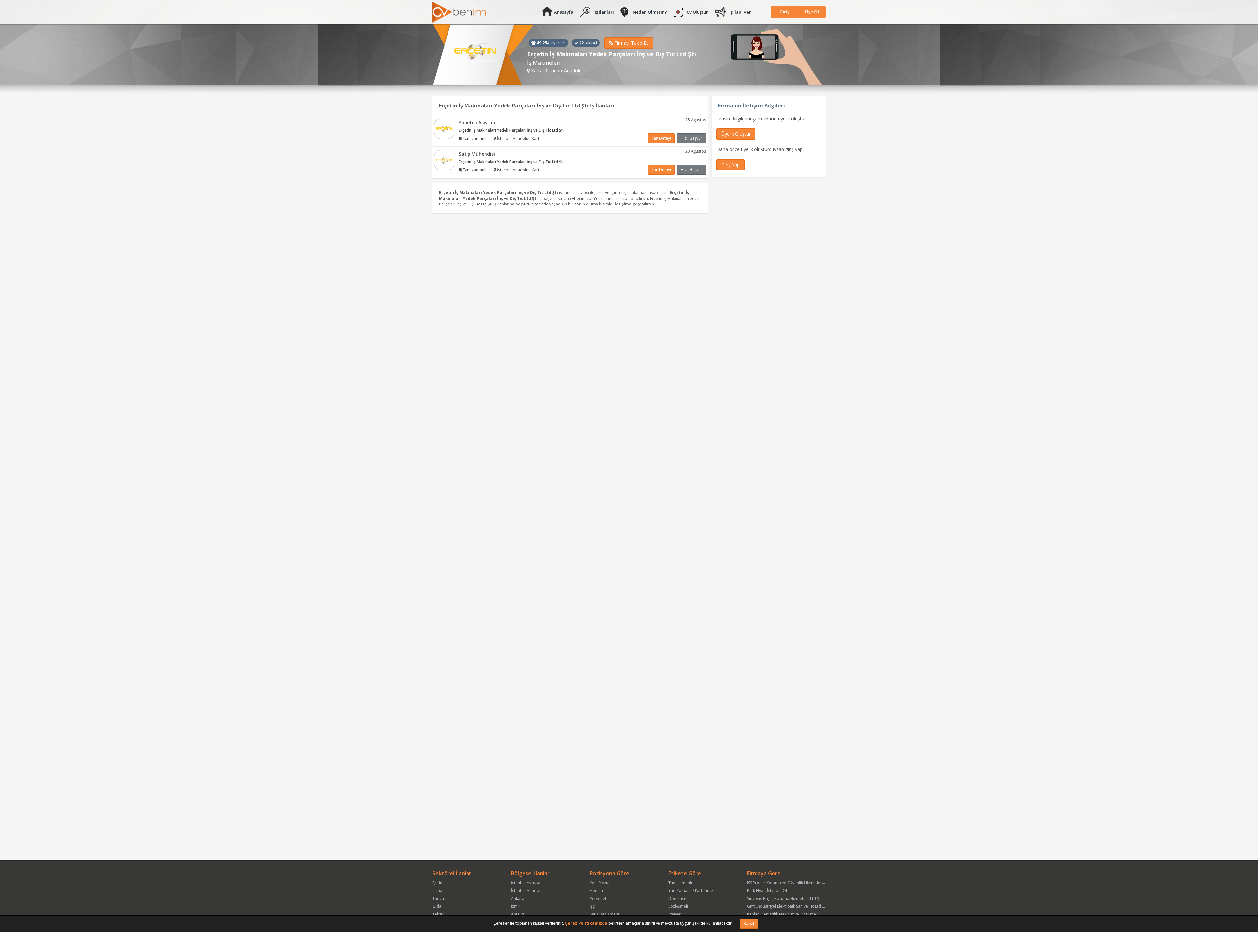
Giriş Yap (730, 165)
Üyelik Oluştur (736, 134)
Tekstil (438, 914)
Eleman (596, 890)
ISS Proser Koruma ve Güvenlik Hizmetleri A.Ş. (789, 882)
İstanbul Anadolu (527, 890)
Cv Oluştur (697, 12)
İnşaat (438, 890)
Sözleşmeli (678, 906)
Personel (598, 898)
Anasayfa (563, 12)
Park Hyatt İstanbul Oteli (769, 890)
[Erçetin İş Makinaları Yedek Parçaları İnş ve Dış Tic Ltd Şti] (483, 54)
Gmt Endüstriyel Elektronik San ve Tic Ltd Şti (787, 906)
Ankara (517, 898)
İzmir (515, 906)
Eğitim (438, 882)
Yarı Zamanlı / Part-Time (690, 890)
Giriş (784, 12)
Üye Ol (812, 12)
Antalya (518, 914)
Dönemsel (677, 898)
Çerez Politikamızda (586, 923)
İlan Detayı (661, 138)
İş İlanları (604, 12)
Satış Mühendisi (477, 154)
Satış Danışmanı (604, 914)
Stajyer (674, 914)
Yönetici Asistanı (478, 122)
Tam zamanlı (680, 882)
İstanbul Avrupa (525, 882)
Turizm (438, 898)
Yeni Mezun (600, 882)
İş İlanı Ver (740, 12)
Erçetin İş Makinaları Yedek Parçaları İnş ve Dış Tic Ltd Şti (511, 130)
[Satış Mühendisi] (444, 160)
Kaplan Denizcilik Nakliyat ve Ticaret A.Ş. (784, 914)
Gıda (436, 906)
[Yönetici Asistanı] (444, 128)
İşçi (593, 906)
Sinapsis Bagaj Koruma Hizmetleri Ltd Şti (784, 898)
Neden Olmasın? (650, 12)
